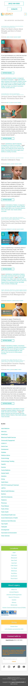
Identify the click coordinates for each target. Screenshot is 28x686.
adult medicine (21, 79)
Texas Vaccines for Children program (14, 352)
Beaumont (7, 413)
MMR (7, 208)
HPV (18, 147)
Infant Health (19, 279)
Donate (14, 9)
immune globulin (8, 206)
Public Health (4, 512)
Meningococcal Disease (19, 349)
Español (3, 464)
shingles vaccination (12, 84)
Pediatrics (4, 500)
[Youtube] (24, 667)
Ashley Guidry (17, 37)
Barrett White (17, 369)
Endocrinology (5, 458)
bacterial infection (5, 279)
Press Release (5, 506)
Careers (14, 600)
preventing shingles (21, 83)
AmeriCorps (4, 434)
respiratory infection (13, 282)
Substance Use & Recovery (8, 521)
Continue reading (7, 72)
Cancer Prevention (5, 147)
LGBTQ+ (3, 488)
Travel (2, 416)
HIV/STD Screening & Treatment (10, 485)
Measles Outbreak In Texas (10, 160)
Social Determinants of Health (9, 518)
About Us (14, 589)
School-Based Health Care (8, 515)
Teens (2, 283)
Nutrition (3, 494)
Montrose (3, 415)
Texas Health (7, 209)
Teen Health (4, 524)
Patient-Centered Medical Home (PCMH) (14, 607)
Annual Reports (14, 592)
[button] (25, 14)
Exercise (3, 467)
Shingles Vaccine (21, 84)
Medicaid (3, 208)
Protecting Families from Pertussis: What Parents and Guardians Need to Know (13, 223)
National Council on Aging (10, 83)
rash (2, 84)
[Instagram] (9, 667)
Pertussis (19, 280)
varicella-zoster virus (10, 87)
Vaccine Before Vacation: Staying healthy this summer (13, 364)
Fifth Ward (22, 413)
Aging (2, 81)
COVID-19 (3, 443)
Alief (22, 411)
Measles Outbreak (21, 206)
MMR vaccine (11, 208)
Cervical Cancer (13, 147)
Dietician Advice (5, 455)
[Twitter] (14, 667)
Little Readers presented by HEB (14, 629)
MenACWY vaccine (9, 349)
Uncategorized (5, 529)
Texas (2, 209)
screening (8, 151)
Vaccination (7, 86)
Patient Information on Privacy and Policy (14, 678)
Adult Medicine (5, 428)
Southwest (23, 415)
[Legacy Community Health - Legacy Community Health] (7, 14)
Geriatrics (3, 476)
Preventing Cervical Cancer (11, 150)
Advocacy (4, 431)
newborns (9, 280)
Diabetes (3, 452)
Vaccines (3, 87)
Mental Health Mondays (7, 491)
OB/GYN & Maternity (6, 497)
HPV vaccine (15, 148)
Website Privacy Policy (14, 677)
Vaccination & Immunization (9, 533)
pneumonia (23, 280)
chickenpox (6, 81)
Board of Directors (14, 597)
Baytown (3, 413)
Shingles (5, 84)
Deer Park (12, 413)
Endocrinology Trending (7, 461)
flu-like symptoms (14, 81)
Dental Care (4, 446)
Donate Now (14, 626)
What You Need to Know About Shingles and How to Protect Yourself (12, 31)
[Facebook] (4, 667)
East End (17, 413)
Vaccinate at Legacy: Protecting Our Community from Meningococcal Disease (13, 294)
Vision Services (5, 536)
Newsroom (14, 605)
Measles (14, 206)
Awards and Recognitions (14, 594)
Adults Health (21, 277)
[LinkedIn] (19, 667)
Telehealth (4, 527)
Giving (3, 479)
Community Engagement (8, 440)
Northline (8, 415)
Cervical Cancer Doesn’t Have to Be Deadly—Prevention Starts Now (13, 97)
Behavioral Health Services (8, 437)
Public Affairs (5, 509)
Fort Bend (14, 568)
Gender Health (5, 473)
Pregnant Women (5, 282)
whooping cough (13, 283)
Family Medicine (5, 470)
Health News (4, 482)
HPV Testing (8, 148)
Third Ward (14, 578)
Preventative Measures (20, 208)
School (5, 350)
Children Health (13, 279)
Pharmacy (4, 503)
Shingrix (3, 86)
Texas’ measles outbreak (16, 209)
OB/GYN (20, 148)
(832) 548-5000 (14, 3)
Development (4, 449)
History (14, 602)
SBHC (2, 350)
